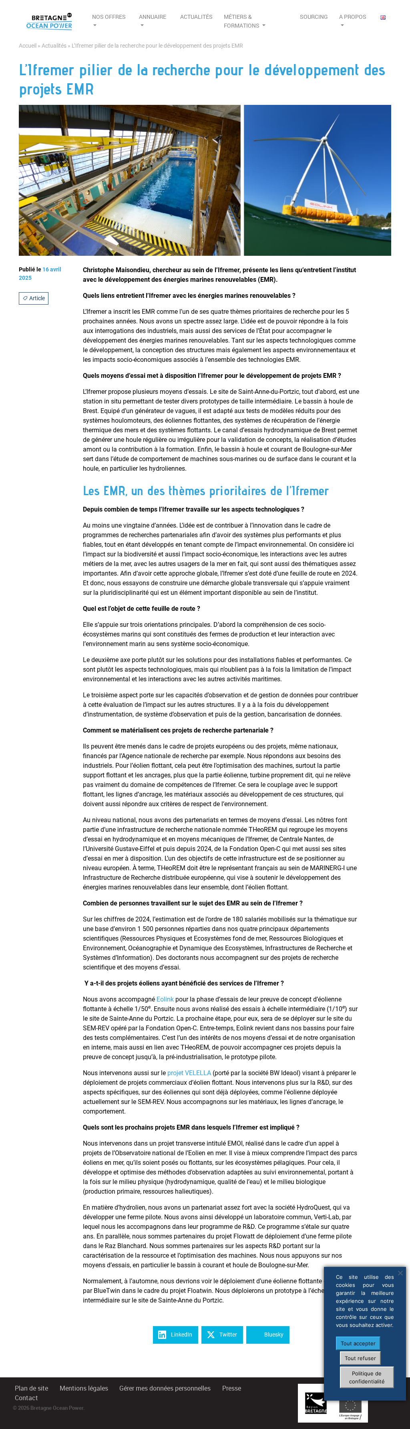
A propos (352, 16)
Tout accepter (358, 1343)
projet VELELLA (189, 1073)
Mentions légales (84, 1388)
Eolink (165, 999)
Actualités (196, 16)
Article (36, 298)
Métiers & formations (242, 21)
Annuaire (152, 16)
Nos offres (109, 16)
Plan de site (31, 1388)
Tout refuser (360, 1358)
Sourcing (314, 16)
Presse (231, 1388)
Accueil (27, 45)
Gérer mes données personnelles (165, 1388)
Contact (26, 1398)
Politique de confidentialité (367, 1377)
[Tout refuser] (400, 1273)
